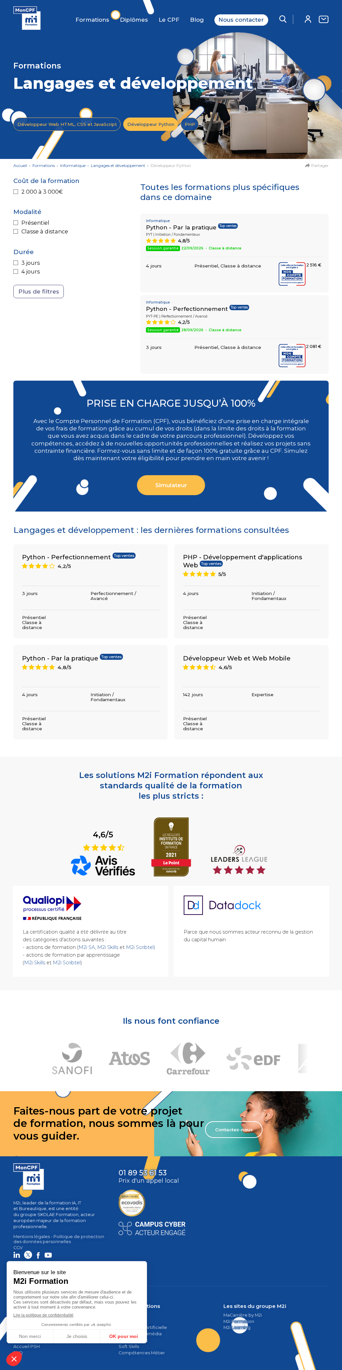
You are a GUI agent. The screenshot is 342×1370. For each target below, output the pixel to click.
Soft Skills (129, 1346)
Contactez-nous (234, 1129)
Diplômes (134, 19)
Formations (92, 19)
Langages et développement (118, 165)
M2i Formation (238, 1321)
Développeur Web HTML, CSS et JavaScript (67, 124)
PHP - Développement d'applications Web (242, 561)
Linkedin (17, 1255)
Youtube (48, 1255)
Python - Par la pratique (181, 227)
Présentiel (35, 223)
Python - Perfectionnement (187, 309)
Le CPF (169, 19)
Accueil (20, 165)
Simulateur (171, 485)
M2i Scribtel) (140, 947)
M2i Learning (236, 1327)
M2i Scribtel (66, 963)
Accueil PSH (26, 1346)
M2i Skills (107, 947)
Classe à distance (44, 231)
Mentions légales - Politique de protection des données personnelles (58, 1239)
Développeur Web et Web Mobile (237, 658)
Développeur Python (150, 124)
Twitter (28, 1255)
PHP (190, 124)
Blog (197, 19)
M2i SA (86, 947)
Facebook (38, 1255)
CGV (18, 1247)
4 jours (30, 271)
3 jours (30, 263)
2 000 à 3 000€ (42, 192)
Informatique (73, 165)
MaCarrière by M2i (242, 1315)
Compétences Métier (142, 1352)
